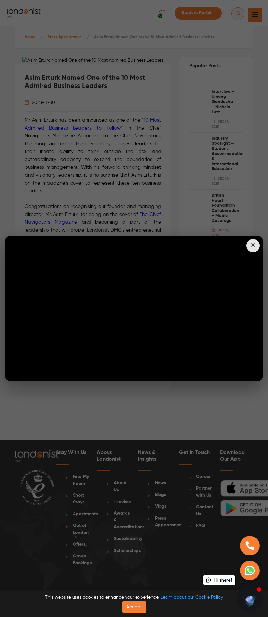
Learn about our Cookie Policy (191, 597)
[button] (253, 245)
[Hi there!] (250, 599)
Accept (134, 607)
